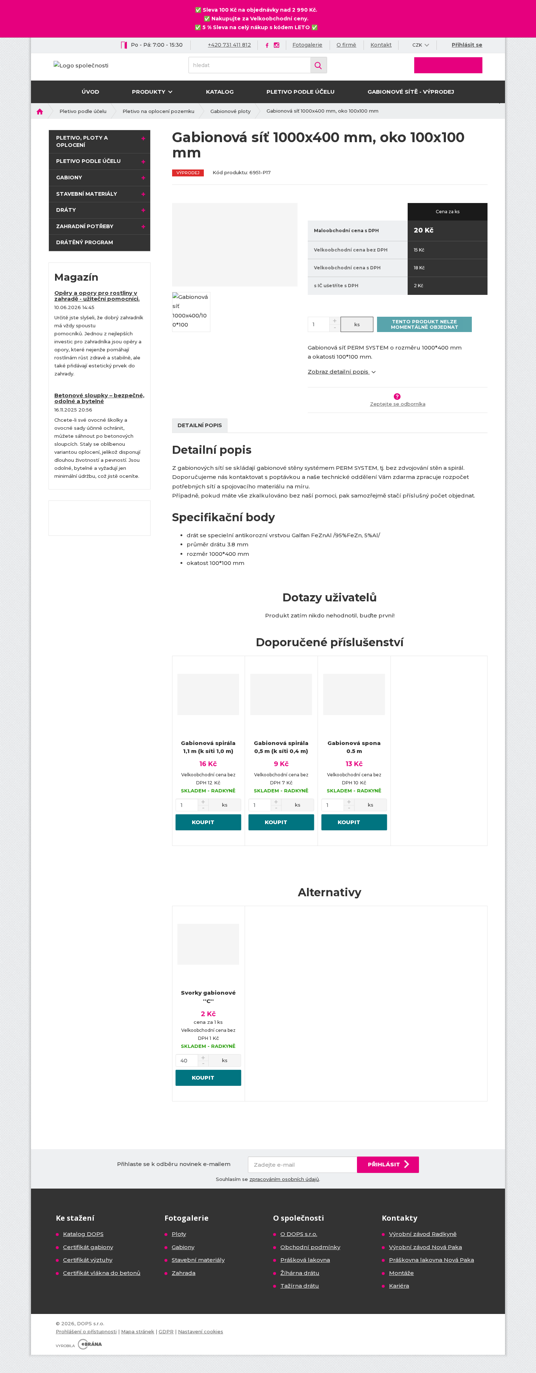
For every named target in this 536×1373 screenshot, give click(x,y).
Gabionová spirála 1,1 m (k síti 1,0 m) (208, 747)
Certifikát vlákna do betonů (101, 1272)
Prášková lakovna (305, 1259)
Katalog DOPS (83, 1233)
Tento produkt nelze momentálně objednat (424, 324)
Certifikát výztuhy (87, 1259)
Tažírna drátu (299, 1285)
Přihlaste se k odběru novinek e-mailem (173, 1164)
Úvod (90, 91)
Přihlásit (384, 1164)
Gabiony (69, 177)
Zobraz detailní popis (339, 371)
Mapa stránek (137, 1331)
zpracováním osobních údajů (284, 1179)
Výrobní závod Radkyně (423, 1233)
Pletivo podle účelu (301, 91)
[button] (417, 45)
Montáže (401, 1272)
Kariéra (399, 1285)
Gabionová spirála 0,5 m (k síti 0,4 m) (281, 747)
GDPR (166, 1331)
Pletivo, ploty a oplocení (82, 141)
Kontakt (381, 45)
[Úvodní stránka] (81, 64)
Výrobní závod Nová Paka (425, 1247)
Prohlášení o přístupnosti (86, 1331)
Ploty (179, 1233)
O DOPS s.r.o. (298, 1233)
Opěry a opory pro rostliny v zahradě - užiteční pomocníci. (97, 296)
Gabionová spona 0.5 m (354, 747)
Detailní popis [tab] (200, 425)
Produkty (149, 91)
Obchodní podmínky (310, 1247)
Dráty (66, 210)
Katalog (220, 91)
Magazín (76, 277)
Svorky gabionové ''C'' (208, 997)
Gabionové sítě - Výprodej (411, 91)
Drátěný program (84, 242)
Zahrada (183, 1272)
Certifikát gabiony (88, 1247)
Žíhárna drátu (299, 1272)
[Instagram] (276, 45)
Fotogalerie (307, 45)
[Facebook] (267, 45)
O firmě (346, 45)
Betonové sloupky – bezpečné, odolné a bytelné (99, 398)
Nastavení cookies (200, 1331)
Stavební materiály (86, 194)
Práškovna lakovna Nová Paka (431, 1259)
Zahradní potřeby (84, 226)
